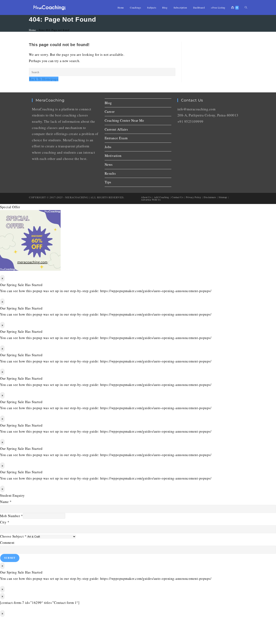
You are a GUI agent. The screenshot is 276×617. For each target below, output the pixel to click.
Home (32, 30)
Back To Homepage (43, 79)
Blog (108, 102)
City (4, 522)
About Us (146, 197)
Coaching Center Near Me (124, 120)
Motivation (113, 155)
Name (6, 501)
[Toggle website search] (246, 7)
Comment (7, 542)
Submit (9, 558)
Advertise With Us (151, 199)
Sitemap (223, 197)
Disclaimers (210, 197)
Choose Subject (13, 536)
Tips (108, 182)
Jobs (108, 147)
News (109, 164)
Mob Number (11, 515)
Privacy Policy (193, 197)
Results (110, 173)
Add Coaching (161, 197)
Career (110, 111)
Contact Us (177, 197)
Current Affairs (116, 129)
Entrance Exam (116, 138)
